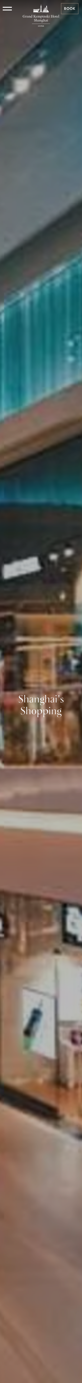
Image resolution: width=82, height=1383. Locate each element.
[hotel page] (41, 9)
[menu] (7, 8)
